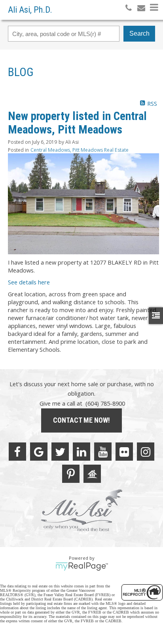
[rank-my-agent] (92, 474)
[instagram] (145, 451)
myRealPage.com (81, 566)
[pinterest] (71, 474)
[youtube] (103, 451)
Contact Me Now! (81, 420)
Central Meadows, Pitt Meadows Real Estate (79, 150)
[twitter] (60, 451)
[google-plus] (38, 451)
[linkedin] (81, 451)
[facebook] (17, 451)
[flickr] (124, 451)
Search (139, 33)
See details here (29, 282)
